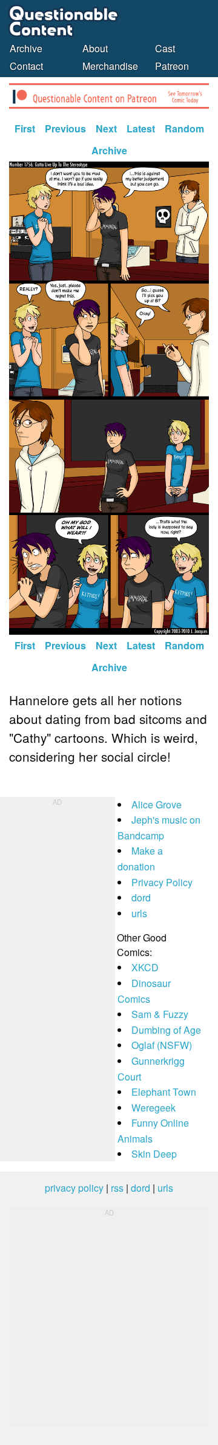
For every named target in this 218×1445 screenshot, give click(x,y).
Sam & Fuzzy (159, 1014)
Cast (165, 48)
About (95, 48)
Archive (26, 48)
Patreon (172, 66)
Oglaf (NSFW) (161, 1045)
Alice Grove (156, 804)
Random (184, 128)
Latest (141, 128)
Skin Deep (154, 1154)
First (25, 128)
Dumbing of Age (166, 1030)
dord (141, 897)
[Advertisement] (57, 979)
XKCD (145, 967)
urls (139, 913)
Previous (65, 128)
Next (106, 128)
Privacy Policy (162, 882)
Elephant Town (163, 1092)
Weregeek (153, 1108)
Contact (26, 66)
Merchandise (110, 66)
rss (117, 1188)
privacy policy (74, 1188)
